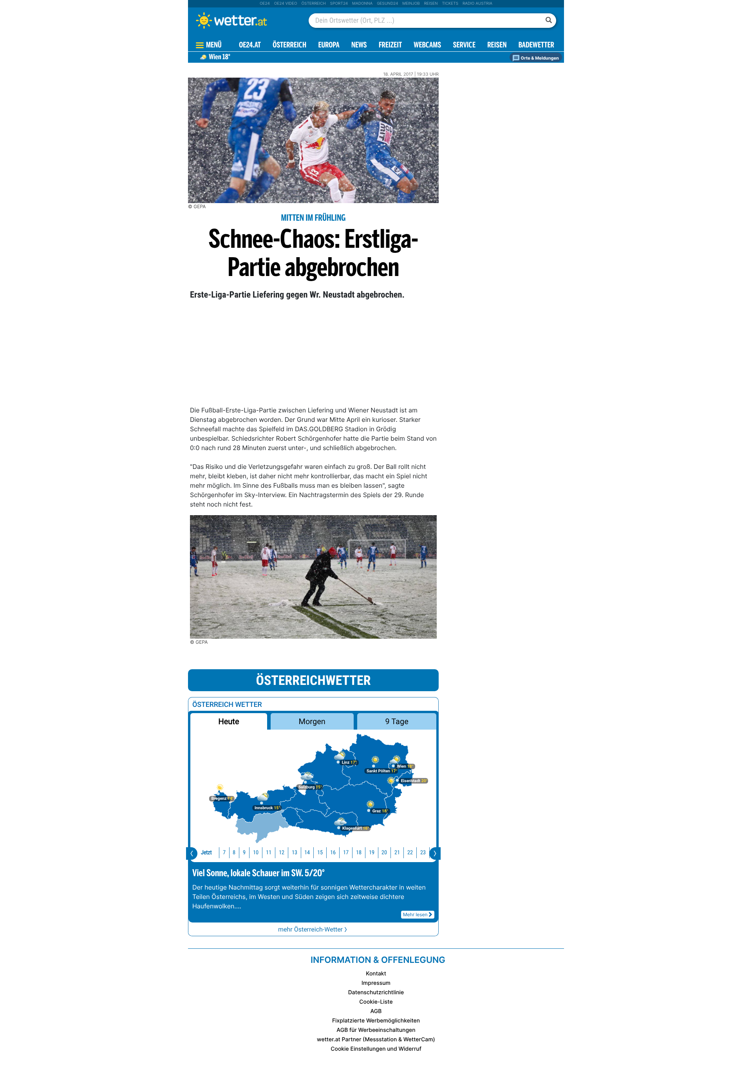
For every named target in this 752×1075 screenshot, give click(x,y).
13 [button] (294, 852)
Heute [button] (228, 721)
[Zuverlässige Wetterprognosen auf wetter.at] (244, 20)
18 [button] (359, 852)
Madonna (362, 3)
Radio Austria (477, 3)
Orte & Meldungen (539, 58)
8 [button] (234, 852)
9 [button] (244, 852)
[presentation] (191, 853)
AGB (376, 1011)
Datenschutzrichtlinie (376, 992)
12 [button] (281, 852)
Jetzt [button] (206, 852)
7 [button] (224, 852)
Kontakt (376, 973)
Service (464, 45)
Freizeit (390, 45)
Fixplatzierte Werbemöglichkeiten (376, 1020)
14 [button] (307, 852)
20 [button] (384, 852)
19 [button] (371, 852)
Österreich (313, 3)
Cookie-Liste (375, 1002)
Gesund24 (387, 3)
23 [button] (423, 852)
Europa (328, 45)
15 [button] (320, 852)
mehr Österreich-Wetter (310, 929)
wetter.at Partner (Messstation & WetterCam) (376, 1039)
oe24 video (285, 3)
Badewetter (536, 45)
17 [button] (346, 852)
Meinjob (411, 3)
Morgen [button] (312, 721)
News (359, 45)
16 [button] (333, 852)
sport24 (339, 3)
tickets (450, 3)
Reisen (431, 3)
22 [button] (410, 852)
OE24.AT (250, 45)
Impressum (376, 983)
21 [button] (397, 852)
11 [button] (268, 852)
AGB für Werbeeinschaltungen (375, 1030)
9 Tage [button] (396, 721)
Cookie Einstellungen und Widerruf (376, 1049)
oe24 (265, 3)
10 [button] (255, 852)
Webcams (427, 45)
